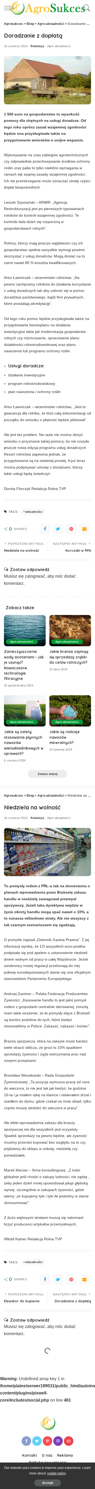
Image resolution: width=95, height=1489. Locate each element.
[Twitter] (58, 529)
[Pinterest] (71, 529)
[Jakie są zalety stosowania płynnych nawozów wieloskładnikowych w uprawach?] (25, 711)
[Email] (84, 529)
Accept (47, 1483)
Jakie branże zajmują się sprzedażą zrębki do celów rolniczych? (68, 657)
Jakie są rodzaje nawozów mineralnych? (64, 737)
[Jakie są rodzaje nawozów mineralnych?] (70, 711)
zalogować (35, 576)
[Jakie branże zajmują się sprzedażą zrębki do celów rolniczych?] (70, 631)
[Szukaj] (86, 8)
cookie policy (56, 1473)
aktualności (33, 511)
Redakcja (37, 46)
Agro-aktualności (58, 46)
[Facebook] (45, 529)
